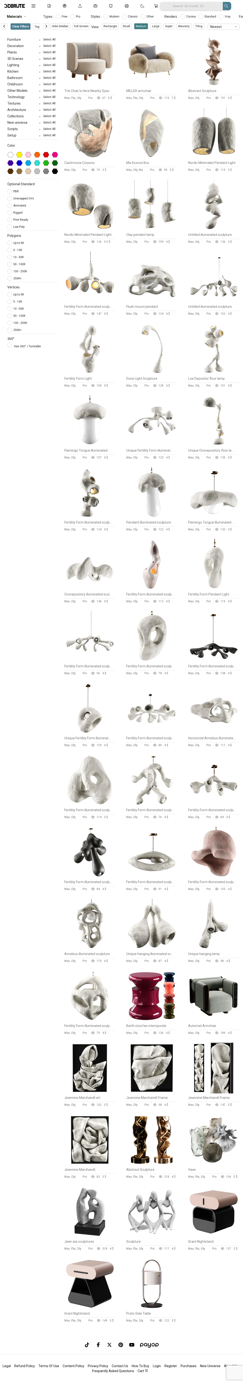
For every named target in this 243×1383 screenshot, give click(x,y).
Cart (141, 1371)
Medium (141, 26)
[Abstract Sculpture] (213, 85)
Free (65, 16)
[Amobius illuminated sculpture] (89, 948)
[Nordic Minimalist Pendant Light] (213, 157)
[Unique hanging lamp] (213, 948)
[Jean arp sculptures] (89, 1236)
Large (155, 26)
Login (157, 1366)
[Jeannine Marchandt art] (89, 1092)
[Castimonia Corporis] (89, 157)
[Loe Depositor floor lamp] (213, 373)
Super (169, 26)
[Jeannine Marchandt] (89, 1164)
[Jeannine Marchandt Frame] (151, 1092)
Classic (133, 16)
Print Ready (21, 219)
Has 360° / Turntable (27, 346)
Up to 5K (18, 243)
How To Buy (140, 1366)
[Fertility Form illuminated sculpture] (89, 301)
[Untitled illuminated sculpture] (213, 229)
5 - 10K (17, 250)
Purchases (188, 1366)
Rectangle (110, 26)
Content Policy (73, 1366)
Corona (191, 16)
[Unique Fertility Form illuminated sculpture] (151, 445)
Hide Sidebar (60, 26)
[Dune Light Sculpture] (151, 373)
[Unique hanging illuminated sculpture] (151, 948)
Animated (20, 205)
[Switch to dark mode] (138, 6)
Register (170, 1366)
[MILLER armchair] (151, 85)
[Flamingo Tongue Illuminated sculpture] (89, 445)
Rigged (18, 212)
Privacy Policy (98, 1366)
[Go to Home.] (14, 6)
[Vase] (213, 1164)
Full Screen (81, 26)
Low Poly (19, 227)
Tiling (198, 26)
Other (150, 16)
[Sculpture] (151, 1236)
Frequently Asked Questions (113, 1371)
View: (95, 27)
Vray (228, 16)
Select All (49, 39)
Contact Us (120, 1366)
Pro (78, 16)
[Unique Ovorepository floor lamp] (213, 445)
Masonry (184, 26)
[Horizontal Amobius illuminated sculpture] (213, 733)
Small (126, 26)
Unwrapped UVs (24, 198)
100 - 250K (20, 271)
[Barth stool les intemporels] (151, 1020)
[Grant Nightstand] (213, 1236)
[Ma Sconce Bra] (151, 157)
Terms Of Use (48, 1366)
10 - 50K (18, 257)
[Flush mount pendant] (151, 301)
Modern (114, 16)
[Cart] (157, 6)
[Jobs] (96, 6)
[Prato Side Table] (151, 1308)
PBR (16, 191)
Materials (14, 16)
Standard (210, 16)
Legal (7, 1366)
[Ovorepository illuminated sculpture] (89, 589)
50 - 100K (19, 264)
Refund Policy (24, 1366)
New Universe (210, 1366)
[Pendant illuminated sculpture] (151, 517)
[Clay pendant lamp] (151, 229)
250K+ (17, 278)
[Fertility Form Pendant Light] (213, 589)
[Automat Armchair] (213, 1020)
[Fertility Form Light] (89, 373)
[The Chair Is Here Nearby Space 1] (89, 85)
